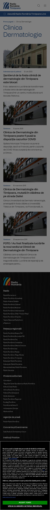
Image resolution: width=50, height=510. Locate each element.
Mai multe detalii (13, 458)
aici (44, 469)
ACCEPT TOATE (25, 502)
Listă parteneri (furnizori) (9, 497)
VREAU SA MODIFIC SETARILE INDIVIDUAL (25, 506)
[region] (25, 475)
